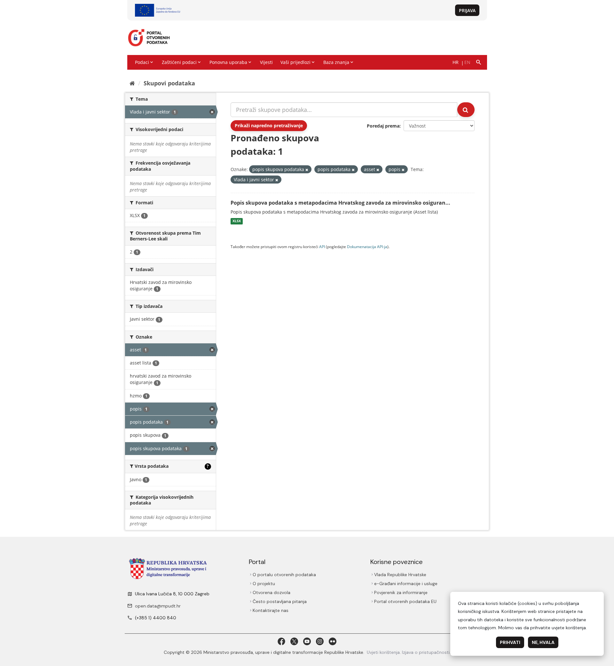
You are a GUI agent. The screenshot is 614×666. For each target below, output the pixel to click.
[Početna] (132, 83)
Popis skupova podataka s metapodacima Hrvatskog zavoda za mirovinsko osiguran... (340, 202)
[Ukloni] (306, 169)
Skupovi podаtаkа (169, 83)
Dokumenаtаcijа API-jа (367, 246)
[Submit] (466, 109)
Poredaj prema (383, 126)
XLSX (236, 221)
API (322, 246)
